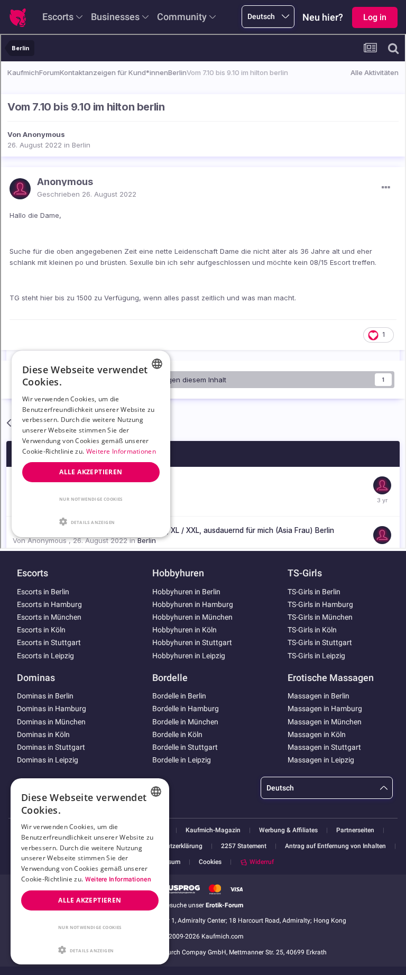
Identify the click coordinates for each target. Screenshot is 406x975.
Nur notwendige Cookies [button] (90, 927)
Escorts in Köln (41, 630)
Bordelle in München (185, 722)
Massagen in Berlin (318, 696)
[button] (90, 949)
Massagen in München (325, 722)
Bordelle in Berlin (179, 696)
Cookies (210, 862)
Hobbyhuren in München (192, 617)
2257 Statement (243, 846)
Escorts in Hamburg (49, 604)
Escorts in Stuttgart (49, 642)
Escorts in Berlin (43, 591)
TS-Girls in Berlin (314, 591)
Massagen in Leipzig (321, 760)
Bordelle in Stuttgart (185, 747)
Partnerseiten (355, 830)
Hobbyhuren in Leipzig (188, 655)
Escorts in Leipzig (45, 655)
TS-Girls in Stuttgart (320, 642)
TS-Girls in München (320, 617)
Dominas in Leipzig (47, 760)
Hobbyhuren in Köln (184, 630)
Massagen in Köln (317, 734)
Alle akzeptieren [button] (89, 900)
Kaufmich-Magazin (213, 830)
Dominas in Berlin (45, 696)
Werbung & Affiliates (288, 830)
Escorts (57, 16)
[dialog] (90, 871)
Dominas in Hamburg (51, 708)
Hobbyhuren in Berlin (186, 591)
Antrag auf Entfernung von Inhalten (335, 846)
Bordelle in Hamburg (185, 708)
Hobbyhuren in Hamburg (192, 604)
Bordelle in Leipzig (181, 760)
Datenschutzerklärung (171, 846)
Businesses (115, 16)
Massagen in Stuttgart (324, 747)
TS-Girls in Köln (312, 630)
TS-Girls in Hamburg (320, 604)
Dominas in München (51, 722)
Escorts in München (49, 617)
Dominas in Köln (43, 734)
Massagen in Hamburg (325, 708)
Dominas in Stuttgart (51, 747)
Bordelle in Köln (177, 734)
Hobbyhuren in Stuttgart (192, 642)
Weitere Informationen (118, 879)
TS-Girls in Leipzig (316, 655)
